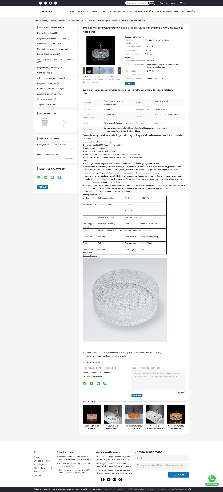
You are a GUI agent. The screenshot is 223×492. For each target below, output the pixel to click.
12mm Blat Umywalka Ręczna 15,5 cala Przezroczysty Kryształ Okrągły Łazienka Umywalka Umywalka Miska (114, 472)
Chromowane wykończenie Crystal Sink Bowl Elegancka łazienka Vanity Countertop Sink (75, 472)
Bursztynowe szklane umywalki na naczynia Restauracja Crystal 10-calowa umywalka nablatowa (114, 465)
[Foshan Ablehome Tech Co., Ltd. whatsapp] (47, 177)
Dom (72, 11)
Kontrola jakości (144, 11)
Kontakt (130, 83)
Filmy (94, 11)
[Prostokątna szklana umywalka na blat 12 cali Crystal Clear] (155, 414)
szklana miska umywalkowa (49, 78)
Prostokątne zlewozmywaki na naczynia (55, 59)
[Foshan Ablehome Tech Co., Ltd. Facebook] (40, 3)
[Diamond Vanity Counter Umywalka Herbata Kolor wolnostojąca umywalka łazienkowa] (92, 414)
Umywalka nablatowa (46, 83)
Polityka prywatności (42, 489)
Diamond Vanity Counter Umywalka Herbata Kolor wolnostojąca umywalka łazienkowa (92, 427)
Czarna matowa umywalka (49, 88)
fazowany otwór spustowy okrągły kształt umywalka (104, 356)
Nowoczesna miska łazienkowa (105, 353)
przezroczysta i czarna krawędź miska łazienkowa (139, 353)
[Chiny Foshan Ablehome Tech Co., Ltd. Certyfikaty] (44, 122)
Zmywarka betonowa (46, 104)
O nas (103, 11)
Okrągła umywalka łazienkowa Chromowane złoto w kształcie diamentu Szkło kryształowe (176, 427)
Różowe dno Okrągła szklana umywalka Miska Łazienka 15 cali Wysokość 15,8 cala (113, 458)
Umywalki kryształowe (47, 67)
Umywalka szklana (57, 21)
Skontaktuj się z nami (167, 11)
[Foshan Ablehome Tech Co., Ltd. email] (40, 177)
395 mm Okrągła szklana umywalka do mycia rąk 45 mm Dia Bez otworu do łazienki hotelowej (102, 79)
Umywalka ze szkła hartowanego (52, 49)
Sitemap (37, 475)
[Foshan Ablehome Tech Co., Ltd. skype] (61, 177)
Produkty (83, 11)
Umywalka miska (44, 73)
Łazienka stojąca (44, 99)
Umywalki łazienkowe (47, 43)
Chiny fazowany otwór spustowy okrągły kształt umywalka (77, 489)
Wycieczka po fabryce (120, 11)
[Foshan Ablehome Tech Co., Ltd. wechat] (54, 177)
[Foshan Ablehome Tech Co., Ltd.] (48, 11)
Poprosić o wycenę (167, 3)
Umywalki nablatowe (46, 54)
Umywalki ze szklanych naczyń (51, 38)
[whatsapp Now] (212, 480)
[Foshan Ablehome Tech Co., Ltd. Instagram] (55, 3)
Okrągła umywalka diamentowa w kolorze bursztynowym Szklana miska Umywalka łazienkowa (134, 427)
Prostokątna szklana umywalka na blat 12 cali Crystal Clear (155, 427)
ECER (188, 489)
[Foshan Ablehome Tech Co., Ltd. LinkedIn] (45, 3)
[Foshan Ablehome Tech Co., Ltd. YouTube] (50, 3)
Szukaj (151, 3)
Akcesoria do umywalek (48, 94)
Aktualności (188, 11)
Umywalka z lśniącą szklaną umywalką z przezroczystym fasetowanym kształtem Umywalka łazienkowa (113, 427)
